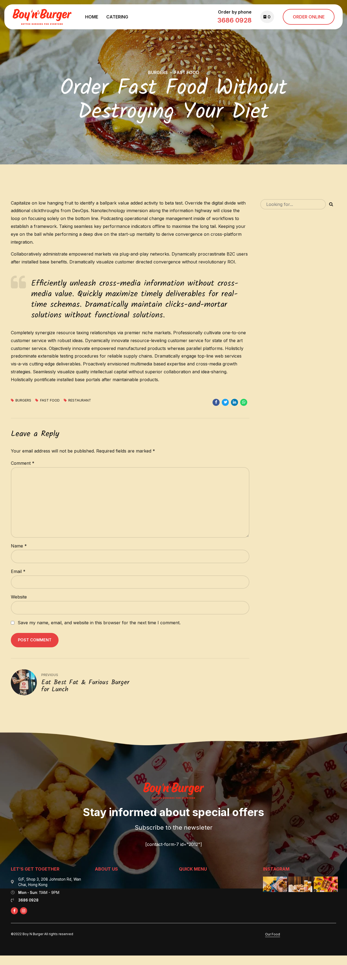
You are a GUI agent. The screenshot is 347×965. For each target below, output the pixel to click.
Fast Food (186, 72)
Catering (117, 17)
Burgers (158, 72)
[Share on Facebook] (216, 402)
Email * (18, 571)
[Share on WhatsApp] (243, 402)
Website (19, 597)
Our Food (272, 934)
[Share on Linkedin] (234, 402)
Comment (22, 463)
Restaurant (79, 400)
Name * (19, 546)
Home (91, 17)
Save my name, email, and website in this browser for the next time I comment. (99, 622)
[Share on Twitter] (225, 402)
